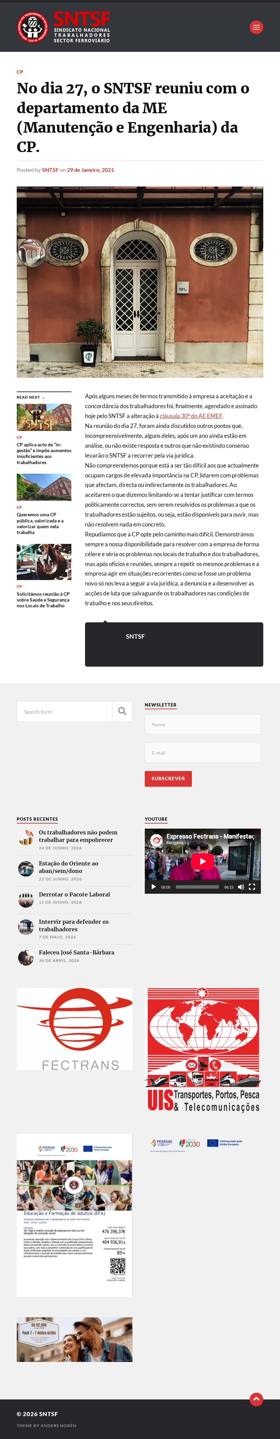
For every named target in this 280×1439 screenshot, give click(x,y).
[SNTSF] (140, 27)
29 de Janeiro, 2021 (90, 169)
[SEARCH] (122, 711)
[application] (203, 861)
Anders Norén (58, 1425)
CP (20, 72)
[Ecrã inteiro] (252, 887)
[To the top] (256, 1399)
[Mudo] (241, 887)
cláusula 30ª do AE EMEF (191, 415)
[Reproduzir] (153, 887)
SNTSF (50, 169)
